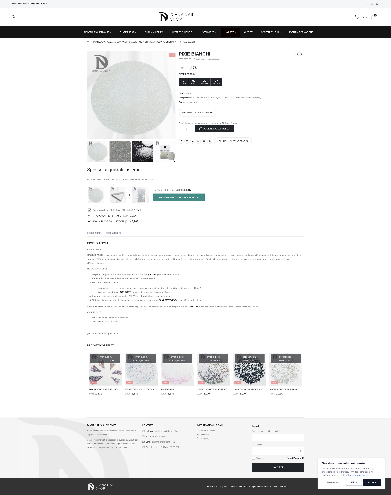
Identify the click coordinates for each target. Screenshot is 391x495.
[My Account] (364, 17)
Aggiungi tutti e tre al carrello (179, 197)
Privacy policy (203, 438)
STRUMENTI (208, 32)
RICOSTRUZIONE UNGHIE (96, 32)
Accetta (372, 482)
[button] (13, 17)
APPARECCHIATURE (182, 32)
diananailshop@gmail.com (163, 442)
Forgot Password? (295, 458)
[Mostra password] (301, 451)
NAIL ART (229, 32)
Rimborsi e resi (203, 434)
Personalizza (333, 482)
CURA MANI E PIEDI (154, 32)
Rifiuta (354, 482)
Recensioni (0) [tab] (113, 233)
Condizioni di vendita (206, 431)
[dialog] (351, 473)
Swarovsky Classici (243, 98)
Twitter (186, 141)
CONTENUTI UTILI (270, 32)
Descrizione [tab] (94, 233)
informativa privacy (359, 475)
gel (149, 274)
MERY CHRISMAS (226, 98)
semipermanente (160, 274)
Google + (198, 141)
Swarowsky (256, 98)
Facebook (181, 141)
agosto (185, 102)
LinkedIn (192, 141)
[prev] (297, 54)
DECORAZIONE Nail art (207, 98)
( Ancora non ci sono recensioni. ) (207, 59)
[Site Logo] (176, 16)
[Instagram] (372, 4)
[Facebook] (367, 4)
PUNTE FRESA (127, 32)
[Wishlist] (357, 17)
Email (203, 141)
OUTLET (248, 32)
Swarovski (193, 102)
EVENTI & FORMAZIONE (301, 32)
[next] (302, 54)
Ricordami (260, 458)
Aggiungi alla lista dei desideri (197, 112)
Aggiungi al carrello (216, 128)
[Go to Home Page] (88, 42)
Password (257, 445)
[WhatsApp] (377, 4)
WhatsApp (209, 141)
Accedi (278, 467)
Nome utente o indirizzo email (266, 431)
